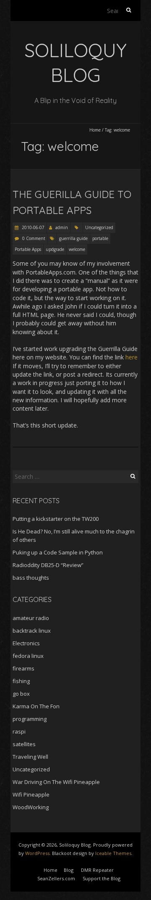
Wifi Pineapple (31, 794)
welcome (77, 249)
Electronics (26, 643)
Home (95, 130)
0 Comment (33, 238)
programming (30, 719)
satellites (24, 744)
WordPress (37, 853)
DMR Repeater (97, 870)
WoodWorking (31, 807)
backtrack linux (32, 630)
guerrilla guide (73, 238)
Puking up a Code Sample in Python (58, 552)
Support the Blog (101, 878)
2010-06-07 (32, 227)
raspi (19, 731)
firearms (23, 668)
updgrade (55, 249)
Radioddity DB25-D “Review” (48, 565)
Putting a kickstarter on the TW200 (56, 519)
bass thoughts (31, 577)
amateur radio (31, 618)
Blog (68, 870)
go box (21, 693)
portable (100, 238)
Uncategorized (99, 227)
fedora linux (28, 656)
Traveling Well (30, 756)
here (131, 357)
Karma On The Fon (36, 706)
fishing (21, 681)
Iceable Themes (113, 853)
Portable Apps (28, 249)
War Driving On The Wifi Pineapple (56, 782)
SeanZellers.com (56, 878)
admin (61, 227)
